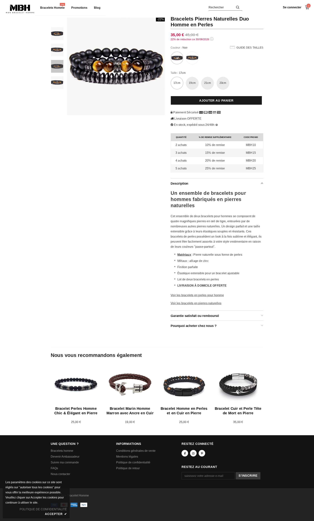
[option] (116, 66)
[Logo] (20, 9)
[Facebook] (185, 453)
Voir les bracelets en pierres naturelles (196, 303)
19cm (192, 82)
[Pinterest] (202, 453)
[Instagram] (193, 453)
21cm (207, 82)
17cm (177, 82)
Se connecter (292, 7)
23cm (223, 82)
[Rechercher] (237, 7)
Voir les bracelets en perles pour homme (197, 295)
